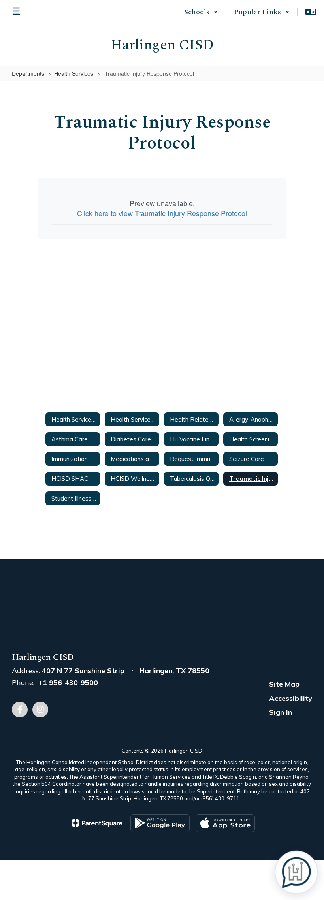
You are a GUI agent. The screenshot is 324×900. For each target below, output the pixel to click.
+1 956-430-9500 (68, 682)
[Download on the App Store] (225, 823)
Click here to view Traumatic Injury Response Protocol (162, 213)
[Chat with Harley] (296, 872)
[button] (201, 12)
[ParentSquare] (97, 823)
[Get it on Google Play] (160, 823)
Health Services (73, 73)
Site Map (284, 684)
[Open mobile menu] (16, 12)
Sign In (280, 712)
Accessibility (290, 698)
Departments (28, 73)
